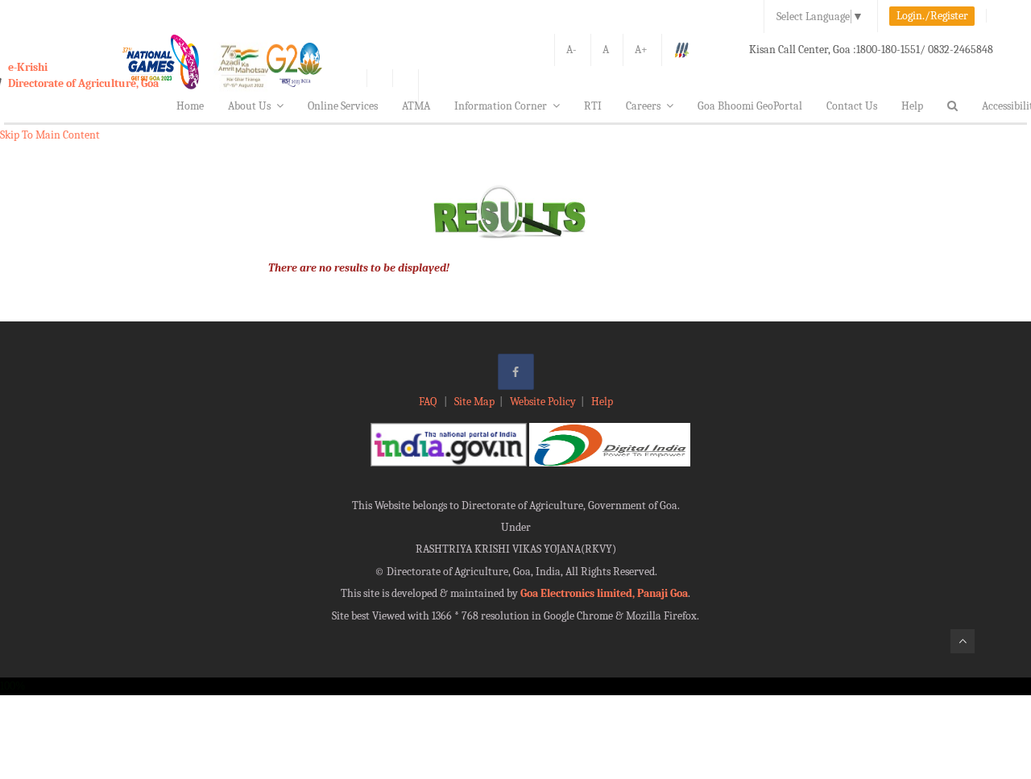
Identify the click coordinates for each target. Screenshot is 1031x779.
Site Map (474, 401)
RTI (593, 106)
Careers (643, 106)
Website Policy (543, 401)
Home (190, 106)
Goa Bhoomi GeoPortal (750, 106)
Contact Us (851, 106)
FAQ (429, 401)
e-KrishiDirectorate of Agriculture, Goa (83, 75)
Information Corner (500, 106)
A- (571, 49)
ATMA (416, 106)
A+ (641, 49)
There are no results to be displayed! (358, 268)
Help (912, 106)
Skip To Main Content (50, 135)
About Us (249, 106)
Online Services (343, 106)
